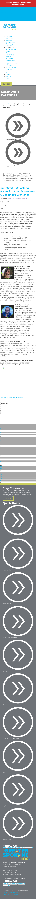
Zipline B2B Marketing (13, 894)
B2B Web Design (11, 892)
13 (0, 448)
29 (1, 478)
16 (0, 454)
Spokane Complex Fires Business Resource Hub (18, 3)
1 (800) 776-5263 (15, 874)
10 (1, 442)
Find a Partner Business (9, 17)
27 (1, 474)
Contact (29, 17)
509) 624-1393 (12, 870)
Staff (10, 10)
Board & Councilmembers (21, 10)
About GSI (4, 10)
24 (1, 469)
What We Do (10, 42)
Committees (5, 14)
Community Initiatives (9, 12)
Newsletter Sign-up (17, 14)
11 (0, 444)
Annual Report (22, 12)
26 (1, 473)
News (20, 17)
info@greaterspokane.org (17, 878)
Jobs (24, 17)
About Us (4, 8)
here (5, 182)
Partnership (10, 40)
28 (1, 476)
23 (1, 467)
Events (10, 104)
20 (1, 461)
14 (1, 450)
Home (5, 104)
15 (0, 452)
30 (1, 480)
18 (0, 457)
